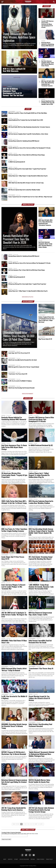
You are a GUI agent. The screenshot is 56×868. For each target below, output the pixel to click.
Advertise (10, 859)
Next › (36, 824)
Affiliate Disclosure (24, 859)
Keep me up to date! (6, 839)
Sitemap (16, 859)
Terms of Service (40, 859)
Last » (41, 824)
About (4, 859)
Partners (33, 859)
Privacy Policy (49, 859)
